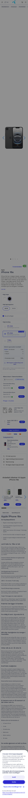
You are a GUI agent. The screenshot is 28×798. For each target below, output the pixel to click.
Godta (14, 782)
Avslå (14, 777)
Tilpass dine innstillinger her (12, 787)
